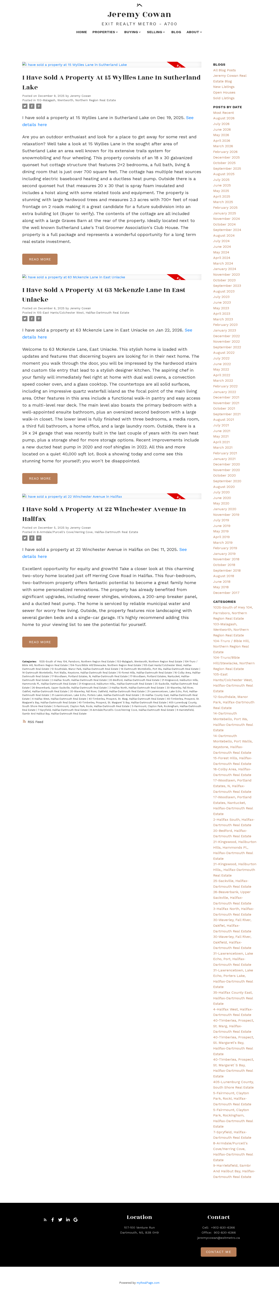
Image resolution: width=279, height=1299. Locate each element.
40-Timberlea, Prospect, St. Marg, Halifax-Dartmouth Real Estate (127, 698)
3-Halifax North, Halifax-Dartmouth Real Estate (137, 687)
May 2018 (221, 587)
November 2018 (226, 559)
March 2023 (223, 319)
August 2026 (224, 118)
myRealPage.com (148, 1282)
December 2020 (226, 464)
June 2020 (222, 498)
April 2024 (221, 258)
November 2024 (226, 219)
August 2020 (224, 487)
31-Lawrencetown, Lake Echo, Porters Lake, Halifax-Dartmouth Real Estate (95, 695)
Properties (103, 32)
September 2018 (227, 570)
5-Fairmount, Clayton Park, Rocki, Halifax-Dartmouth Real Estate (92, 706)
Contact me (218, 1252)
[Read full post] (111, 67)
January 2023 (224, 330)
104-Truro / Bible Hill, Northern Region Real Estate (231, 646)
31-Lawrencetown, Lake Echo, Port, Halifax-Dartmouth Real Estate (233, 959)
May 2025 (221, 191)
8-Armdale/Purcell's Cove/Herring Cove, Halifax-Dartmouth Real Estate (87, 532)
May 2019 (221, 531)
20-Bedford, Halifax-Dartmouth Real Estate (134, 680)
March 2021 (223, 447)
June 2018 (221, 581)
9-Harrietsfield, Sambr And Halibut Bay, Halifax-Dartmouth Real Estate (234, 1171)
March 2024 (223, 263)
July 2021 (221, 425)
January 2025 (224, 213)
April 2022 (221, 375)
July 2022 (221, 358)
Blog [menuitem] (176, 32)
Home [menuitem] (81, 32)
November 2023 (226, 274)
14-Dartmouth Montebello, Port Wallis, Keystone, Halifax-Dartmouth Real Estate (69, 672)
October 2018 (224, 565)
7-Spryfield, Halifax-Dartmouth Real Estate (63, 710)
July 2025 (221, 180)
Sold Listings (224, 98)
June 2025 (222, 185)
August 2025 (224, 174)
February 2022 (225, 386)
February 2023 (225, 325)
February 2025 (225, 207)
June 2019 (221, 526)
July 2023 (221, 297)
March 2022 (223, 380)
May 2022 (221, 369)
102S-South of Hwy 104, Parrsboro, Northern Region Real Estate (77, 661)
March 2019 (223, 542)
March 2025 (223, 202)
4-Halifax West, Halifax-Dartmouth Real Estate (59, 698)
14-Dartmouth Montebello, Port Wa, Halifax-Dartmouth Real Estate (160, 669)
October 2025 (224, 163)
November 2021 (226, 403)
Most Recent (223, 113)
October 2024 (224, 224)
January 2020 (224, 509)
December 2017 (226, 593)
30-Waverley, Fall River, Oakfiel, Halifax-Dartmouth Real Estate (232, 925)
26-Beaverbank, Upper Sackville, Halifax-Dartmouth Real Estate (70, 687)
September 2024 (227, 230)
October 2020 (224, 475)
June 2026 (222, 129)
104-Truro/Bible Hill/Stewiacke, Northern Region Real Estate (106, 665)
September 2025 (227, 168)
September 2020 (227, 481)
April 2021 (221, 442)
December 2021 (226, 397)
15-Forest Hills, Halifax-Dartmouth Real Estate (145, 672)
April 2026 (221, 140)
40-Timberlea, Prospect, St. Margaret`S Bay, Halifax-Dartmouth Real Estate (122, 702)
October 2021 (224, 408)
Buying (131, 32)
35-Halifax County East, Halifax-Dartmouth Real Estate (233, 998)
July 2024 (221, 241)
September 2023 (227, 286)
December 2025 (226, 157)
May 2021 (221, 436)
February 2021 (225, 453)
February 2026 (225, 152)
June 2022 (222, 364)
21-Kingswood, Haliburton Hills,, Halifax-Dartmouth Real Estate (116, 683)
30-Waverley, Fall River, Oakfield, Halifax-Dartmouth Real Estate (108, 691)
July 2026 (221, 124)
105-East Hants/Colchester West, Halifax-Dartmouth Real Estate (83, 312)
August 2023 (224, 291)
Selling (154, 32)
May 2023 (221, 308)
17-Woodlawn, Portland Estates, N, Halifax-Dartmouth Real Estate (90, 676)
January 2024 (224, 269)
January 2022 (224, 392)
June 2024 (222, 246)
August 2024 (224, 235)
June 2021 (221, 431)
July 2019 (221, 520)
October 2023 (224, 280)
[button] (45, 1220)
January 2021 (224, 459)
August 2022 (224, 352)
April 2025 (221, 196)
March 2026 (223, 146)
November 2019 (226, 515)
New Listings (224, 87)
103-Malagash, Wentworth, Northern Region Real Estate (76, 100)
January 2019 (224, 554)
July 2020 (221, 492)
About (193, 32)
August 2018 (223, 576)
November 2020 (226, 470)
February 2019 (225, 548)
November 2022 (226, 341)
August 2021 (223, 419)
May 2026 (221, 135)
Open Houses (224, 92)
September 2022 (227, 347)
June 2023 (222, 302)
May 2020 (221, 503)
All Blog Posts (224, 70)
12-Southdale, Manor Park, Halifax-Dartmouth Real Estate (85, 669)
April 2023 (221, 313)
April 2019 (221, 537)
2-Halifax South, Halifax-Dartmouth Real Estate (79, 680)
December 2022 (226, 336)
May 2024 (221, 252)
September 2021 (227, 414)
